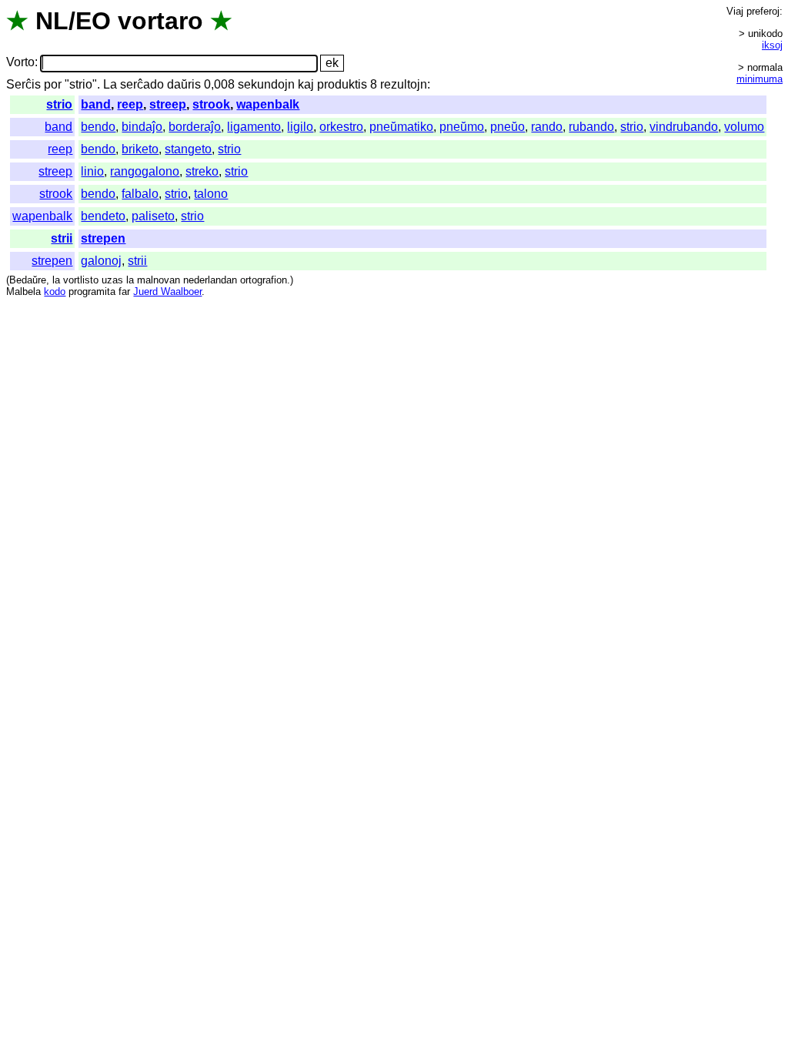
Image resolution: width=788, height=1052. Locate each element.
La (110, 84)
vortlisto (80, 280)
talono (211, 193)
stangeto (188, 149)
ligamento (254, 126)
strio (59, 104)
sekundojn (266, 84)
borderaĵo (195, 126)
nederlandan (210, 280)
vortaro (160, 21)
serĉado (142, 84)
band (96, 104)
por (53, 84)
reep (130, 104)
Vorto (20, 62)
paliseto (153, 216)
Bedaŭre (27, 280)
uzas (112, 280)
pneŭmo (461, 126)
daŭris (184, 84)
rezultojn (403, 84)
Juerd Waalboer (167, 291)
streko (202, 171)
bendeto (103, 216)
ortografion (263, 280)
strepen (103, 238)
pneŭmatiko (401, 126)
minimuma (759, 79)
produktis (342, 84)
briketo (140, 149)
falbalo (140, 193)
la (56, 280)
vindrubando (683, 126)
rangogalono (144, 171)
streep (167, 104)
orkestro (341, 126)
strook (211, 104)
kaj (306, 84)
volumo (744, 126)
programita (91, 291)
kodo (54, 291)
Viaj (734, 11)
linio (92, 171)
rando (547, 126)
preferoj (763, 11)
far (124, 291)
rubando (591, 126)
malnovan (158, 280)
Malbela (23, 291)
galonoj (101, 260)
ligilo (300, 126)
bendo (98, 126)
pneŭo (507, 126)
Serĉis (23, 84)
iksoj (772, 45)
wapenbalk (267, 104)
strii (61, 238)
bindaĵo (142, 126)
